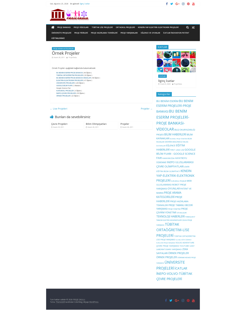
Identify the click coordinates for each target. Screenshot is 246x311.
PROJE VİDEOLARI (81, 27)
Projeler (146, 108)
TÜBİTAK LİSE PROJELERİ (102, 27)
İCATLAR (163, 76)
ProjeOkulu (73, 57)
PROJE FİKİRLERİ (81, 33)
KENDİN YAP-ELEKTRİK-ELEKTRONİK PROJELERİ (158, 27)
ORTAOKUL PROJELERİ (125, 27)
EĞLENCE (170, 145)
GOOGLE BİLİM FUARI (64, 86)
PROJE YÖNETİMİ (174, 209)
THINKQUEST (190, 217)
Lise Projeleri (58, 108)
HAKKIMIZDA (168, 158)
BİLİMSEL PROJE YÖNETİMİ (178, 139)
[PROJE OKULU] (53, 27)
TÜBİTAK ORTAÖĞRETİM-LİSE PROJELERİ (172, 230)
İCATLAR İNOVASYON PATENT (176, 33)
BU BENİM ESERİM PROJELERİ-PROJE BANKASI (174, 106)
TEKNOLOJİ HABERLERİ (170, 216)
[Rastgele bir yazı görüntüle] (193, 27)
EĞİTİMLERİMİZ (58, 38)
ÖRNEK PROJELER (63, 96)
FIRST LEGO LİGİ (177, 150)
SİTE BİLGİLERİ (182, 213)
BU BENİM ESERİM (167, 101)
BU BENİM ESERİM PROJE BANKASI (69, 73)
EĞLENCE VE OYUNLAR (150, 33)
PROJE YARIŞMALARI (129, 33)
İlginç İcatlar (85, 3)
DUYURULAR (160, 146)
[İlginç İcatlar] (176, 52)
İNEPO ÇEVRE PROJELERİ (66, 93)
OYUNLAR (174, 188)
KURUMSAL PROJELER (65, 91)
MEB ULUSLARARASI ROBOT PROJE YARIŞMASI (174, 184)
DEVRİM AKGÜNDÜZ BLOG (176, 141)
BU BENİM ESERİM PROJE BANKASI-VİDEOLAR (73, 78)
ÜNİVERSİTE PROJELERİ (61, 33)
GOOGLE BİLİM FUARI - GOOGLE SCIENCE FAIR (176, 154)
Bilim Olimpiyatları (96, 123)
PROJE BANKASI (64, 27)
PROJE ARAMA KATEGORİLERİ (63, 48)
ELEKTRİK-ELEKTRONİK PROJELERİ (69, 80)
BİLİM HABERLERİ (175, 134)
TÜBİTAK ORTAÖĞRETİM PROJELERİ (69, 75)
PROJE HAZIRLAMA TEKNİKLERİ (104, 33)
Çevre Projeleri (59, 123)
